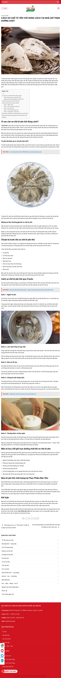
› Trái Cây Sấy (6, 642)
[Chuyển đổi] (58, 540)
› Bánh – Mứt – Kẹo (7, 646)
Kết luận (4, 117)
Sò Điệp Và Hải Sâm (7, 554)
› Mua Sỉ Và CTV (6, 656)
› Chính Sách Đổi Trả (7, 666)
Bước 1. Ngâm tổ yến (8, 104)
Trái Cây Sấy (5, 565)
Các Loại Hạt (5, 569)
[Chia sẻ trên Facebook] (26, 518)
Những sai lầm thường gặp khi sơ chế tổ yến (14, 99)
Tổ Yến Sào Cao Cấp (7, 540)
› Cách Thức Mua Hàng (8, 659)
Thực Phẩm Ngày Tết (8, 594)
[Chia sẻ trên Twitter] (29, 518)
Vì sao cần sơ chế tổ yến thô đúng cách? (12, 95)
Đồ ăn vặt (4, 590)
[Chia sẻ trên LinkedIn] (37, 518)
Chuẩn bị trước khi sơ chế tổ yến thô (11, 101)
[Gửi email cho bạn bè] (32, 518)
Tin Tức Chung (4, 15)
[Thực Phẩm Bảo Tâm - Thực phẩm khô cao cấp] (30, 8)
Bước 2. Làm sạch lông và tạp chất (11, 106)
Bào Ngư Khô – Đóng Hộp (9, 544)
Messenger (2, 657)
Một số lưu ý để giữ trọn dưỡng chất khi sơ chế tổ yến (15, 113)
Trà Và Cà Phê (6, 562)
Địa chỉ (2, 647)
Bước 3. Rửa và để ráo (9, 108)
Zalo (2, 662)
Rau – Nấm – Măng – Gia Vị (10, 583)
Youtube (2, 652)
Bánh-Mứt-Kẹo (6, 580)
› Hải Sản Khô (5, 635)
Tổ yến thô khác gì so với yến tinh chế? (12, 97)
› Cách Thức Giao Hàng (8, 663)
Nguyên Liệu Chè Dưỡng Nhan (10, 587)
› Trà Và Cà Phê (6, 639)
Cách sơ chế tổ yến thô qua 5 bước (10, 103)
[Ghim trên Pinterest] (35, 518)
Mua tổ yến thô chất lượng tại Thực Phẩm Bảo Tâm (14, 115)
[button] (4, 8)
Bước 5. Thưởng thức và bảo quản (11, 111)
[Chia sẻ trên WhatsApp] (23, 518)
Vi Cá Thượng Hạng (7, 547)
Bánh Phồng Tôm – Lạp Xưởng (10, 572)
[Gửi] (57, 1)
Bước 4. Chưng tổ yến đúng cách (11, 110)
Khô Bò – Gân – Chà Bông (9, 576)
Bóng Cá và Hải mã (7, 551)
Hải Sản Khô (5, 558)
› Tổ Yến (4, 631)
